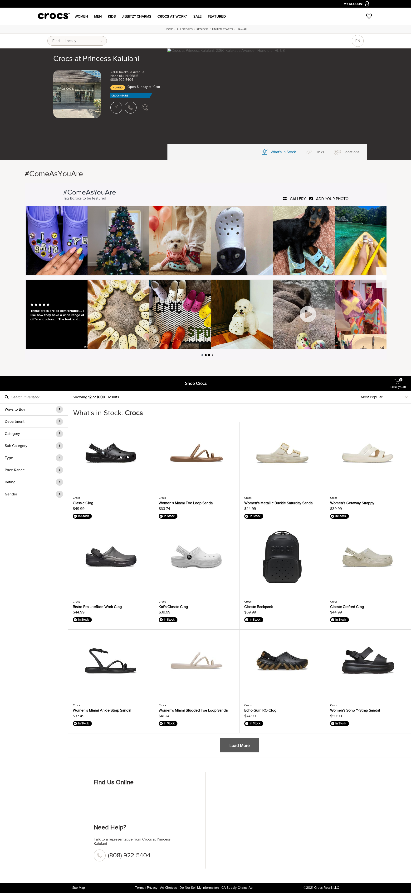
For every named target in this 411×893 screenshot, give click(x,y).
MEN (98, 16)
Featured (217, 16)
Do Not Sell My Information (199, 887)
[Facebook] (100, 798)
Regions (202, 29)
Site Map (78, 887)
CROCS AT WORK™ (172, 16)
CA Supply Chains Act (237, 887)
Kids (112, 16)
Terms (139, 887)
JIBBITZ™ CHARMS (136, 16)
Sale (197, 16)
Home (169, 29)
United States (222, 29)
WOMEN (81, 16)
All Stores (185, 29)
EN (357, 41)
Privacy (152, 887)
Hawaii (242, 29)
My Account (354, 4)
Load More (240, 745)
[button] (34, 409)
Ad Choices (168, 887)
